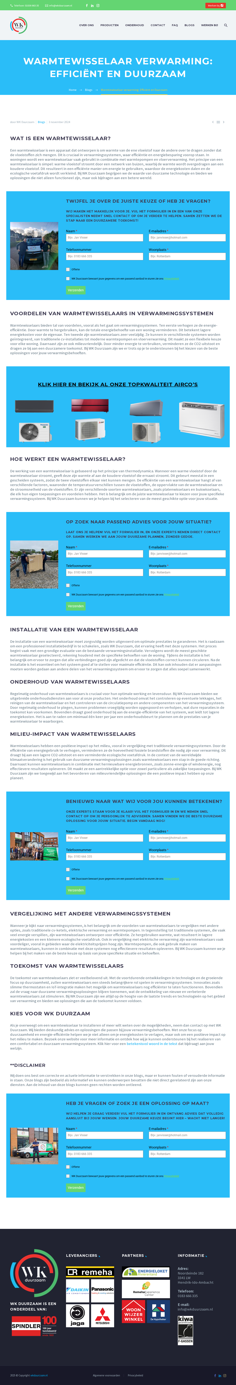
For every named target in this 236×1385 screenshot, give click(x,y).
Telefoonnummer (78, 250)
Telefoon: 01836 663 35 (26, 5)
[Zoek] (225, 25)
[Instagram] (98, 5)
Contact (158, 25)
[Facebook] (87, 5)
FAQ (175, 25)
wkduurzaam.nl (39, 1375)
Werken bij (214, 5)
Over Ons (86, 25)
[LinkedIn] (92, 5)
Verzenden (76, 290)
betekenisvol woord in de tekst (152, 1043)
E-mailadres (158, 231)
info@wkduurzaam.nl (60, 5)
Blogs (190, 25)
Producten (109, 25)
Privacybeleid (171, 278)
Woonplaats (159, 250)
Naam (71, 231)
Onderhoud (134, 25)
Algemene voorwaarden (106, 1375)
